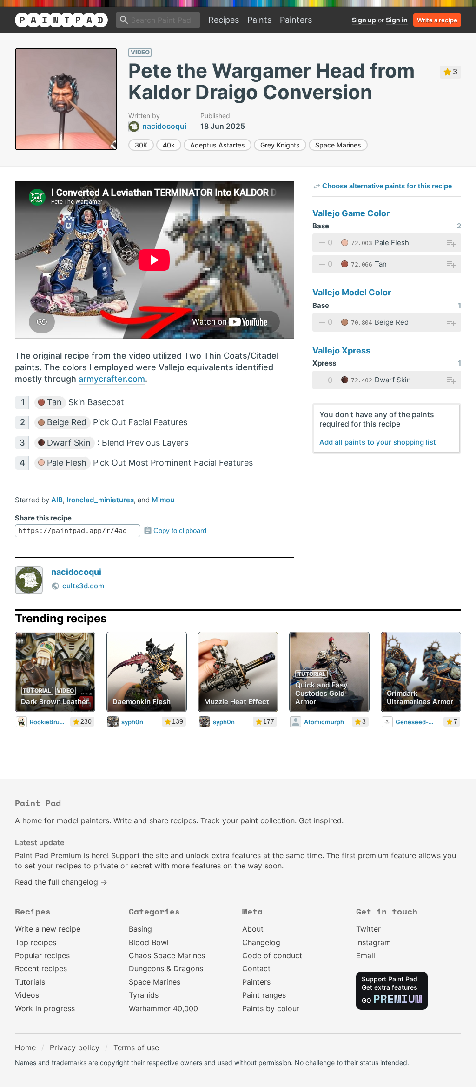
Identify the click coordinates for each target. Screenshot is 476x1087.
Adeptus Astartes (217, 145)
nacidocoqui (76, 572)
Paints (259, 20)
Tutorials (30, 982)
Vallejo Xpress (341, 350)
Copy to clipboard (179, 530)
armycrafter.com (112, 379)
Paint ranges (264, 995)
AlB (57, 499)
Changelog (261, 942)
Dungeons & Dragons (166, 968)
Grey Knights (280, 145)
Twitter (368, 929)
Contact (256, 968)
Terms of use (136, 1047)
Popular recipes (42, 955)
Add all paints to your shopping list (377, 442)
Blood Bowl (149, 942)
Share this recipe (43, 517)
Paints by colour (270, 1008)
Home (25, 1047)
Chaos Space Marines (167, 955)
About (253, 929)
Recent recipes (41, 968)
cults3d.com (83, 585)
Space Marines (338, 145)
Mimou (163, 499)
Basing (140, 929)
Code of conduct (272, 955)
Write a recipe (437, 20)
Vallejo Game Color (351, 213)
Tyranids (144, 995)
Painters (296, 20)
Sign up (364, 20)
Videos (27, 995)
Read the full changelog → (61, 882)
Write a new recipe (47, 929)
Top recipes (35, 942)
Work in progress (45, 1008)
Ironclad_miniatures (100, 499)
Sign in (397, 20)
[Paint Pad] (61, 20)
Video (140, 52)
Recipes (223, 20)
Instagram (373, 942)
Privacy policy (74, 1047)
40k (169, 145)
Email (365, 955)
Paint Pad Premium (48, 855)
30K (141, 145)
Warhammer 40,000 (163, 1008)
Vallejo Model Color (351, 292)
